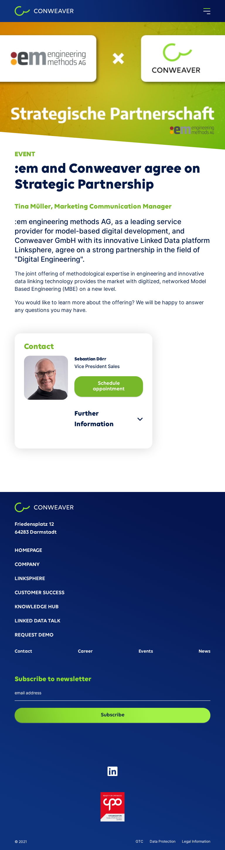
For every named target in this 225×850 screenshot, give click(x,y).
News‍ (204, 651)
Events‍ (146, 651)
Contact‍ (23, 651)
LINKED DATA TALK (37, 621)
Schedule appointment (109, 386)
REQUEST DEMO (34, 635)
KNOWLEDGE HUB (37, 607)
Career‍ (85, 651)
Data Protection (162, 841)
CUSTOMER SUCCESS (39, 593)
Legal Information (196, 841)
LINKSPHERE (30, 579)
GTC (139, 841)
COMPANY (27, 564)
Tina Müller (33, 206)
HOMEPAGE (28, 550)
